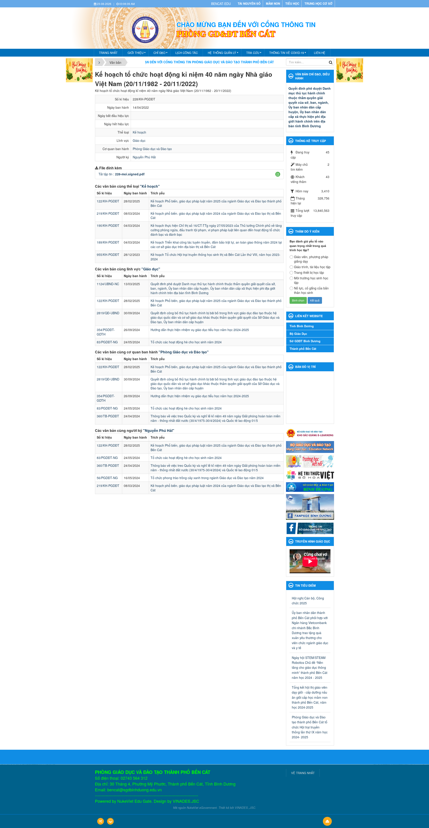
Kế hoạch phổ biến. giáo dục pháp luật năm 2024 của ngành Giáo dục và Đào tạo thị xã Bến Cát (216, 215)
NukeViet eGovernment (202, 807)
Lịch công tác (186, 53)
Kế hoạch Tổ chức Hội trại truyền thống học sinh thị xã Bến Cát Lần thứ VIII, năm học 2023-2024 (215, 256)
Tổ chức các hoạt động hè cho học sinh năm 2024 (186, 342)
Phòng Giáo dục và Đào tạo (152, 148)
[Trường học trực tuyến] (310, 461)
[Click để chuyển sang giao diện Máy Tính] (110, 821)
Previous (282, 561)
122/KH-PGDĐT (108, 201)
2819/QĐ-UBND (108, 313)
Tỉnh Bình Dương (302, 326)
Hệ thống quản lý (222, 53)
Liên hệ (319, 53)
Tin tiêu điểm (305, 585)
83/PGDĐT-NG (107, 342)
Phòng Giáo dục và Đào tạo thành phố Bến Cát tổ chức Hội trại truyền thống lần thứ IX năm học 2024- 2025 (310, 727)
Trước (278, 409)
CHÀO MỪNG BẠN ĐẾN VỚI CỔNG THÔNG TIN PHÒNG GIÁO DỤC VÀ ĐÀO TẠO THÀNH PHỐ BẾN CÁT (167, 62)
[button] (278, 174)
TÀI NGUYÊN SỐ (249, 3)
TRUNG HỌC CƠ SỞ (318, 3)
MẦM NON (273, 3)
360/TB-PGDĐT (108, 416)
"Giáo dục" (150, 269)
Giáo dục (139, 140)
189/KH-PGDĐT (108, 242)
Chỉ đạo (159, 53)
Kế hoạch (139, 132)
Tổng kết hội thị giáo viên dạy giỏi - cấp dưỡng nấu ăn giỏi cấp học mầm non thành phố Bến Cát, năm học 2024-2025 (310, 697)
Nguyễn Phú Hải (144, 157)
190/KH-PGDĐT (108, 225)
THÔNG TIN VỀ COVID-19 (286, 53)
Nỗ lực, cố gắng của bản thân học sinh (311, 290)
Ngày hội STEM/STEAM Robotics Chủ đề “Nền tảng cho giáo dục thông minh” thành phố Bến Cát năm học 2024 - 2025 (309, 667)
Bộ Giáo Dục (298, 333)
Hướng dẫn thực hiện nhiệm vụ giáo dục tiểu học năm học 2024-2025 (200, 329)
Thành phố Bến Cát (303, 348)
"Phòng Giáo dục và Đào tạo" (184, 352)
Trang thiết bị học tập (309, 272)
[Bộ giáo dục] (310, 446)
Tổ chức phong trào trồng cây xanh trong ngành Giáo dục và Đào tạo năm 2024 (207, 478)
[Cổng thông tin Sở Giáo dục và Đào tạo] (310, 528)
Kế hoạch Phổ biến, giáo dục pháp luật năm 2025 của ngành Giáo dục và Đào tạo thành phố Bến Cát (216, 203)
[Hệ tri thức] (310, 474)
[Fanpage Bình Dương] (310, 506)
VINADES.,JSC (245, 807)
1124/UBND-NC (108, 284)
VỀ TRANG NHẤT (303, 773)
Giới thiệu (135, 53)
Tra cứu (252, 53)
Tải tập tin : (122, 174)
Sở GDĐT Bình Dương (305, 341)
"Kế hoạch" (150, 186)
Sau (341, 409)
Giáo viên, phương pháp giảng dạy (311, 259)
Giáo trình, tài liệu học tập (312, 267)
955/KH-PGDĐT (108, 254)
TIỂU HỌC (292, 3)
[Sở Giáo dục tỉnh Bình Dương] (310, 486)
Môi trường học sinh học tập (311, 280)
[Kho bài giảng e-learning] (310, 433)
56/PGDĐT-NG (107, 478)
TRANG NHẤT (108, 53)
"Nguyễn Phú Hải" (158, 430)
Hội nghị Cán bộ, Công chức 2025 (308, 600)
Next (337, 561)
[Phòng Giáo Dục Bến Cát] (145, 29)
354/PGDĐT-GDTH (106, 331)
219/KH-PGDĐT (108, 213)
